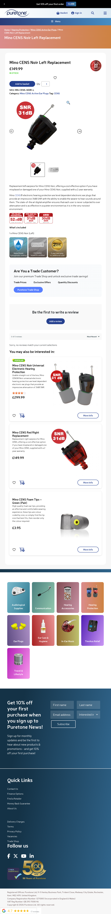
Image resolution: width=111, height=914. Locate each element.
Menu (57, 21)
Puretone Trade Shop (28, 289)
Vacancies (12, 836)
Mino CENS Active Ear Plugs (44, 29)
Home (7, 29)
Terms (10, 826)
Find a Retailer (14, 798)
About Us (12, 808)
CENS (57, 93)
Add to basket (22, 83)
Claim (71, 4)
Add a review (55, 321)
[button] (76, 13)
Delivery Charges (16, 821)
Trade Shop (13, 841)
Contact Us (12, 788)
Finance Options (15, 793)
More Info (88, 415)
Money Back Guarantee (18, 803)
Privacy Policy (14, 831)
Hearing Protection (20, 29)
